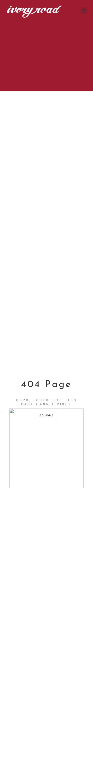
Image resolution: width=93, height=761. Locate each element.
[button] (84, 10)
